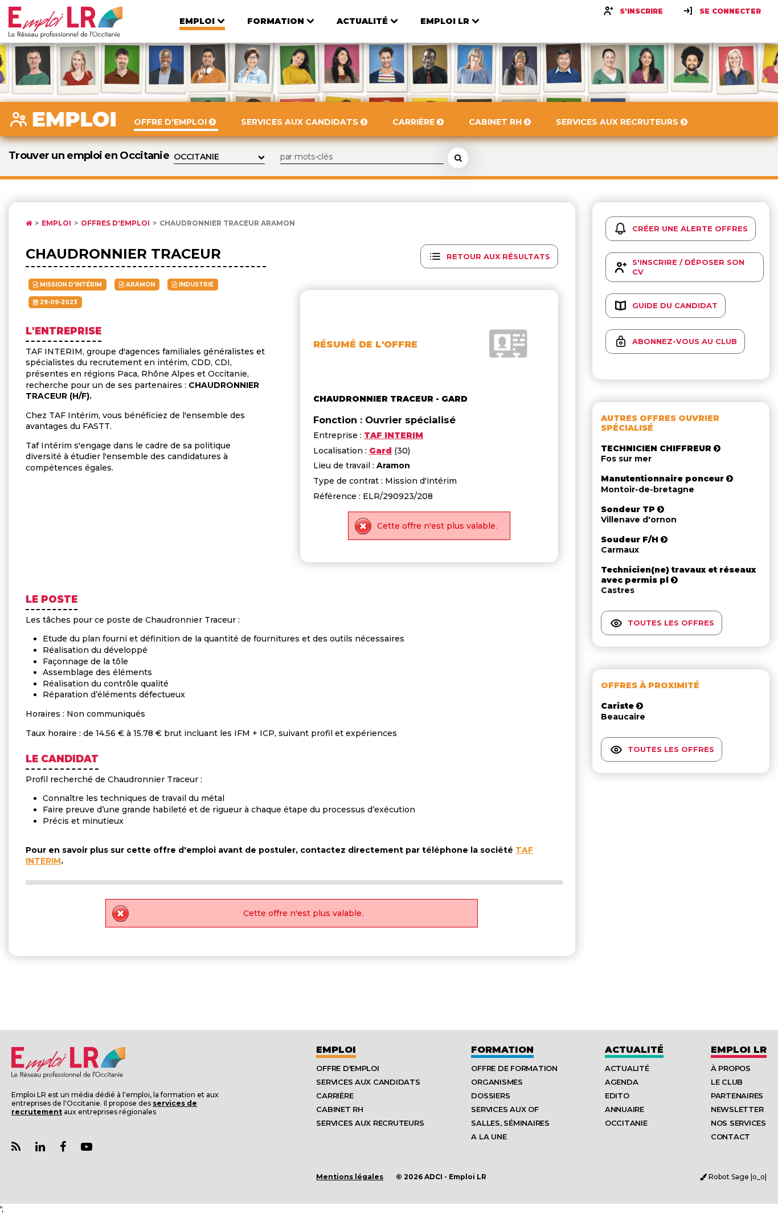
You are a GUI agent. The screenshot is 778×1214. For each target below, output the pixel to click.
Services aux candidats (368, 1081)
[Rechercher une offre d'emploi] (458, 158)
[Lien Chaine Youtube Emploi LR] (86, 1147)
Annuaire (624, 1109)
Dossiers (490, 1095)
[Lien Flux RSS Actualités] (16, 1147)
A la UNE (488, 1136)
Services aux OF (504, 1109)
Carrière (334, 1095)
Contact (730, 1136)
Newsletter (737, 1109)
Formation (502, 1049)
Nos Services (738, 1122)
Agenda (621, 1081)
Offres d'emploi (115, 223)
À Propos (731, 1068)
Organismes (496, 1081)
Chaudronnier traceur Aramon (227, 223)
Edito (617, 1095)
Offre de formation (514, 1068)
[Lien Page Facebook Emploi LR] (63, 1147)
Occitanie (626, 1122)
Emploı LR (739, 1049)
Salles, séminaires (510, 1122)
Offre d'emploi (347, 1068)
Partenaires (737, 1095)
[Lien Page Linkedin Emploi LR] (40, 1147)
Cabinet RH (339, 1109)
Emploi (56, 223)
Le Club (727, 1081)
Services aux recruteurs (370, 1122)
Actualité (634, 1049)
